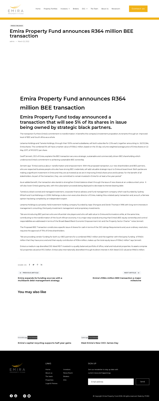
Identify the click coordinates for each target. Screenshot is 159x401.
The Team (94, 9)
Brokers (76, 9)
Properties (49, 380)
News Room (68, 373)
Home (38, 9)
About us (48, 373)
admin (12, 41)
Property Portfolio (50, 9)
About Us (104, 9)
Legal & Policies (51, 383)
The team (49, 376)
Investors (64, 9)
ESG (83, 9)
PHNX (147, 396)
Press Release (17, 26)
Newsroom (116, 9)
